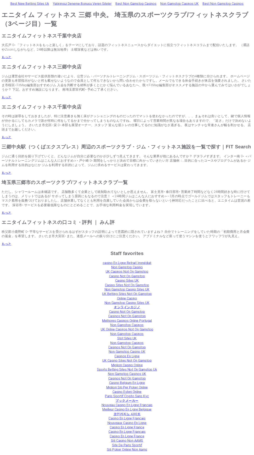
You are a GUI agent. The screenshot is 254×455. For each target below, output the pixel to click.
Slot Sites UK (127, 338)
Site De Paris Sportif (127, 445)
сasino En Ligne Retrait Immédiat (127, 263)
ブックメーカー (127, 401)
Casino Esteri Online (127, 392)
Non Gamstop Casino (127, 267)
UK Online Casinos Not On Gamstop (127, 329)
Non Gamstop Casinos (127, 325)
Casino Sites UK (127, 280)
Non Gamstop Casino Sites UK (127, 289)
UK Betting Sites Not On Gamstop (127, 294)
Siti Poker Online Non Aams (127, 449)
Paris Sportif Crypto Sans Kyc (127, 396)
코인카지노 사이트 (127, 414)
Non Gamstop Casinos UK (179, 4)
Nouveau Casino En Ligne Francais (127, 405)
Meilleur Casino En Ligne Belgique (127, 409)
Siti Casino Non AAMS (127, 440)
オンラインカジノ (127, 307)
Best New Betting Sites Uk (30, 4)
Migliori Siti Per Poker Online (127, 387)
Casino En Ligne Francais (127, 418)
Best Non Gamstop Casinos (135, 4)
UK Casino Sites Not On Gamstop (127, 360)
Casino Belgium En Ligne (127, 383)
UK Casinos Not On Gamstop (127, 271)
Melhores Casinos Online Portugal (127, 321)
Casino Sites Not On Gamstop (127, 285)
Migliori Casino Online (127, 365)
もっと (7, 57)
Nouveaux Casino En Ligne (127, 423)
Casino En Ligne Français (127, 432)
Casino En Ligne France (127, 427)
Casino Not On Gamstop (127, 276)
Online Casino (127, 298)
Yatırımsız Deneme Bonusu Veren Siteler (82, 4)
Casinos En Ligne (127, 356)
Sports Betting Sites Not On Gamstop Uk (127, 369)
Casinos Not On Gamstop (127, 316)
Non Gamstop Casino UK (127, 352)
